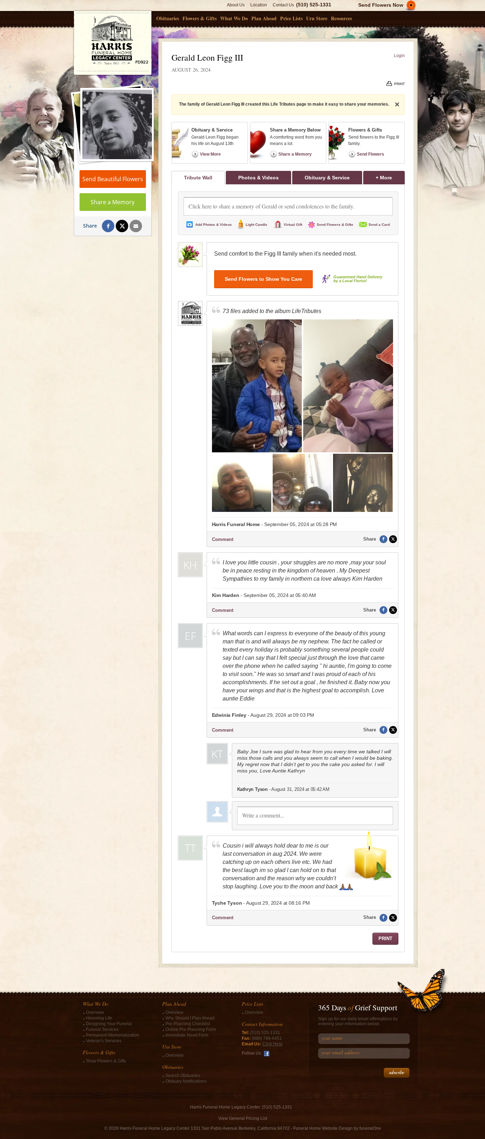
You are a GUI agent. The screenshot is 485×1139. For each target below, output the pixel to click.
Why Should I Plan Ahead (189, 1018)
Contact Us (283, 4)
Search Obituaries (182, 1075)
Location (258, 4)
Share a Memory (113, 202)
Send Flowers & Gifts (335, 225)
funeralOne (370, 1128)
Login (399, 55)
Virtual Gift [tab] (293, 225)
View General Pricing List (242, 1118)
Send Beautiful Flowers (112, 179)
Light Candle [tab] (256, 225)
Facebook (266, 1053)
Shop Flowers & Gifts (106, 1061)
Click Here (272, 1044)
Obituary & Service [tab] (327, 177)
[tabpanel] (288, 568)
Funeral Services (102, 1029)
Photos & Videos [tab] (258, 177)
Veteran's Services (103, 1040)
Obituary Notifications (186, 1081)
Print (385, 938)
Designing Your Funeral (109, 1023)
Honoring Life (99, 1018)
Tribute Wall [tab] (198, 177)
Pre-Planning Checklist (187, 1023)
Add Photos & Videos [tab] (213, 225)
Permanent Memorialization (112, 1035)
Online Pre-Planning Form (190, 1029)
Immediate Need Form (186, 1035)
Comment (222, 539)
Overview (95, 1012)
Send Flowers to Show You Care (263, 279)
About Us (236, 4)
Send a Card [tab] (379, 225)
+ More (390, 177)
